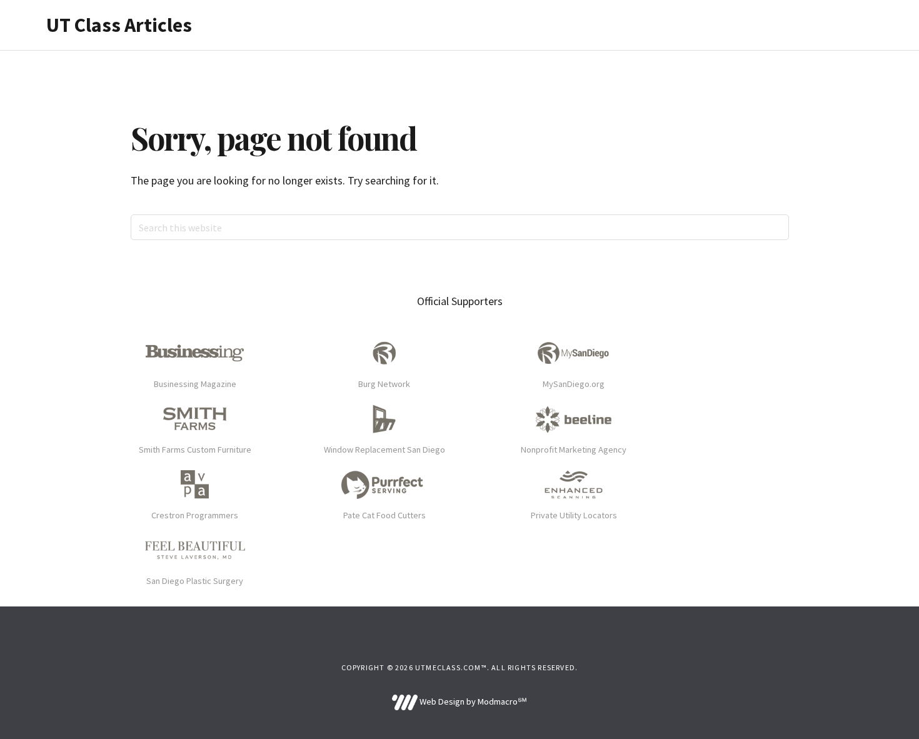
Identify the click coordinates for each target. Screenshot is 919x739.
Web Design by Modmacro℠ (472, 701)
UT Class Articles (119, 25)
